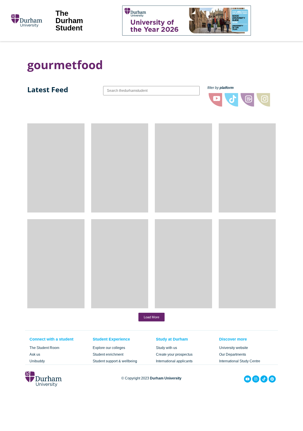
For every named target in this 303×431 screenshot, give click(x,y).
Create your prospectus (174, 354)
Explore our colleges (109, 348)
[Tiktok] (264, 379)
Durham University (165, 378)
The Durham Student (69, 20)
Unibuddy (37, 361)
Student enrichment (108, 354)
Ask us (35, 354)
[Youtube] (247, 379)
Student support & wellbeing (115, 361)
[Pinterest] (272, 379)
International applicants (174, 361)
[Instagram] (255, 379)
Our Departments (232, 354)
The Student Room (44, 348)
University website (233, 348)
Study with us (166, 348)
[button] (151, 317)
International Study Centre (239, 361)
